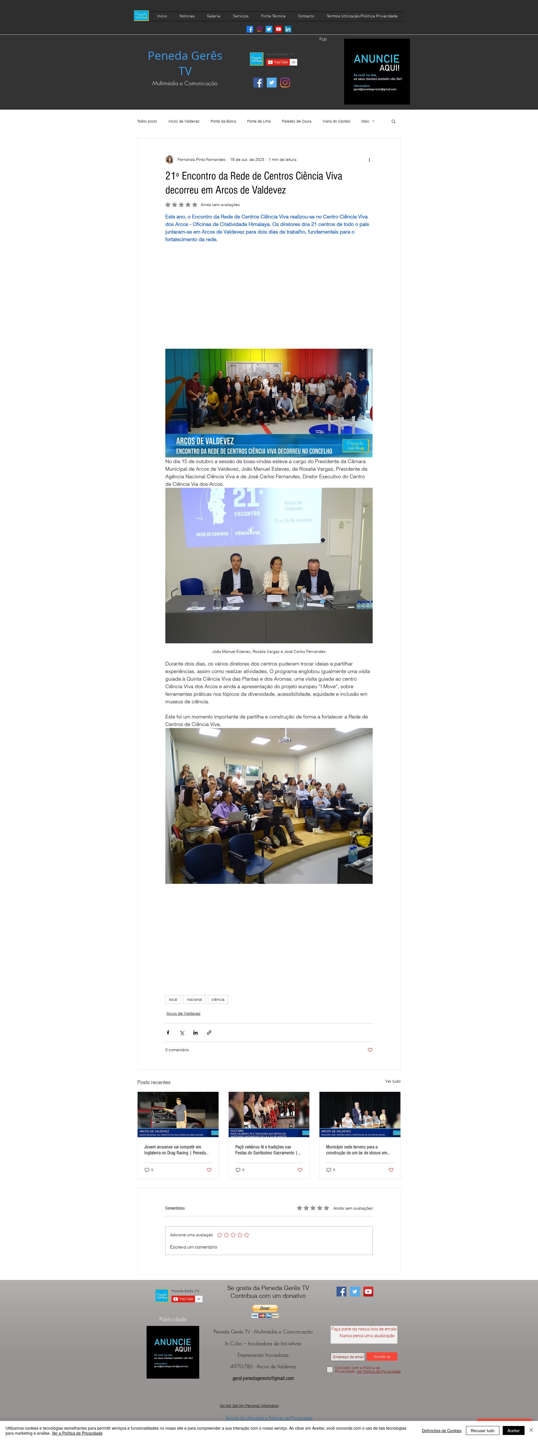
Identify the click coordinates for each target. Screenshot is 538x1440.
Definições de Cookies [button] (442, 1430)
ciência (218, 999)
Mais (365, 121)
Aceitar (513, 1430)
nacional (194, 999)
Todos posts (147, 121)
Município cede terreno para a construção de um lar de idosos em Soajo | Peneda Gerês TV (356, 1150)
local (173, 999)
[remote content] (269, 299)
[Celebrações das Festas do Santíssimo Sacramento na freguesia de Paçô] (269, 1114)
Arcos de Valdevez (184, 121)
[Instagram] (259, 29)
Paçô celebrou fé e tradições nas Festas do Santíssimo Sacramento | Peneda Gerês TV (266, 1150)
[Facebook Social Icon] (258, 82)
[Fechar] (531, 1430)
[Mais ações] (369, 159)
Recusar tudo (483, 1430)
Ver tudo (393, 1081)
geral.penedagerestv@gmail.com (263, 1378)
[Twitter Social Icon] (272, 82)
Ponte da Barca (223, 121)
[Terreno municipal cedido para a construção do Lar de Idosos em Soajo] (359, 1114)
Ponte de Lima (259, 121)
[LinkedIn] (288, 29)
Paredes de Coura (296, 121)
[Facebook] (250, 29)
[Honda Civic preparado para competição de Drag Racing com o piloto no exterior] (178, 1114)
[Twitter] (269, 29)
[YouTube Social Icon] (368, 1291)
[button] (393, 121)
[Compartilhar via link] (209, 1032)
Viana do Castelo (336, 121)
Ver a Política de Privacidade (77, 1433)
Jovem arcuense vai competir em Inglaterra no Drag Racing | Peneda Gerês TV (175, 1150)
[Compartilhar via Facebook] (168, 1032)
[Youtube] (278, 29)
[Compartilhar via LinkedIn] (195, 1032)
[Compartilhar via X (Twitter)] (181, 1032)
